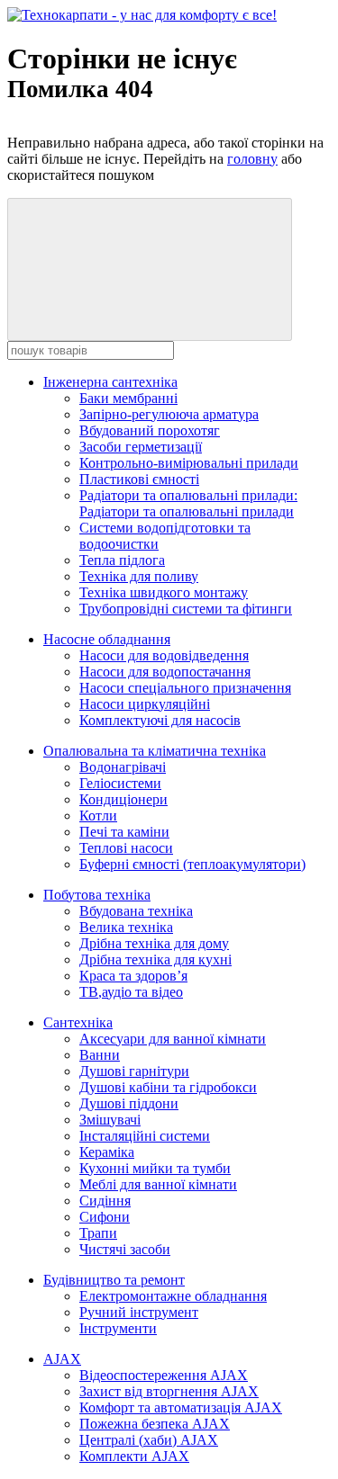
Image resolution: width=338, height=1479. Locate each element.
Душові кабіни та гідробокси (168, 1087)
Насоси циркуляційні (144, 704)
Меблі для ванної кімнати (158, 1184)
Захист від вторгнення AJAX (169, 1391)
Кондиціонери (123, 799)
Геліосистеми (120, 783)
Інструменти (118, 1328)
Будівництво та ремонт (114, 1279)
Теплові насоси (126, 848)
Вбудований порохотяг (149, 430)
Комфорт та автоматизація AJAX (180, 1407)
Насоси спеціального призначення (185, 687)
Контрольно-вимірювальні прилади (188, 463)
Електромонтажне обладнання (173, 1296)
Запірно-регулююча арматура (169, 414)
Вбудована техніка (136, 911)
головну (252, 158)
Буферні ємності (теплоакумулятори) (192, 864)
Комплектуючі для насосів (160, 720)
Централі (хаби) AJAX (148, 1440)
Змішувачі (110, 1119)
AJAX (62, 1359)
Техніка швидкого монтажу (163, 592)
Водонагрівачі (122, 767)
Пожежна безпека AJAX (154, 1423)
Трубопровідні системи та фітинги (185, 608)
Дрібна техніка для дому (154, 943)
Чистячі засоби (124, 1249)
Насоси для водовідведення (164, 655)
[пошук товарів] (149, 269)
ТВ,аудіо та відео (131, 991)
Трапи (98, 1233)
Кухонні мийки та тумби (155, 1168)
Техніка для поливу (138, 576)
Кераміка (106, 1152)
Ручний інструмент (138, 1312)
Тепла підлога (122, 560)
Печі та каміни (124, 831)
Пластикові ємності (139, 479)
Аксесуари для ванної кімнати (172, 1038)
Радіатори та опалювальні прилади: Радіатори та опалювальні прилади (188, 503)
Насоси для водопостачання (165, 671)
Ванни (99, 1054)
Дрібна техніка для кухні (155, 959)
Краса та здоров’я (133, 975)
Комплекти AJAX (134, 1456)
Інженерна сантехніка (110, 382)
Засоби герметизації (140, 446)
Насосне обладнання (106, 639)
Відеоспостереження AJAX (163, 1375)
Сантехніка (78, 1022)
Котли (98, 815)
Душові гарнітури (134, 1071)
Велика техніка (126, 927)
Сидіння (105, 1200)
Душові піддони (128, 1103)
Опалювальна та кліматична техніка (154, 750)
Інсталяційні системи (144, 1135)
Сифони (104, 1216)
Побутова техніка (97, 894)
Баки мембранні (128, 398)
